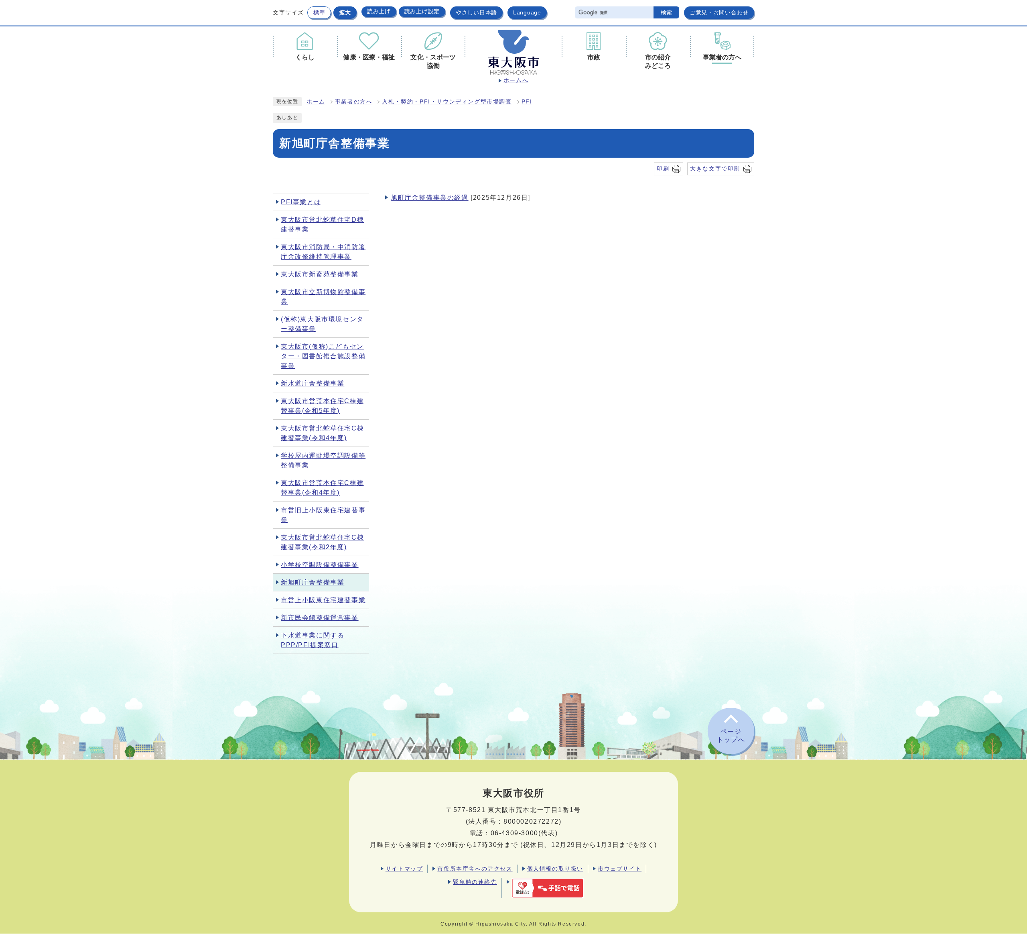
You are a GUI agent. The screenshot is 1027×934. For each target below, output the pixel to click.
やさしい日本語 (476, 12)
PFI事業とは (301, 202)
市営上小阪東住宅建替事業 (323, 600)
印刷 (663, 168)
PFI (527, 102)
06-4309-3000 (514, 833)
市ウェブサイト (619, 868)
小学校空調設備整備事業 (320, 564)
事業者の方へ (354, 102)
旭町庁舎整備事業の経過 (430, 197)
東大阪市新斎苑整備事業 (320, 274)
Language (527, 12)
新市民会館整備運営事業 (320, 617)
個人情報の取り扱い (555, 868)
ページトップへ (731, 735)
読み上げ (379, 11)
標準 (319, 12)
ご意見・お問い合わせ (719, 12)
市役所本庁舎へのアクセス (474, 868)
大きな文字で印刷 (715, 168)
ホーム (315, 102)
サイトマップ (404, 868)
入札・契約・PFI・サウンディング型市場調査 (446, 102)
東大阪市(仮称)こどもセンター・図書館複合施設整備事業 (323, 356)
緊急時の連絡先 (475, 882)
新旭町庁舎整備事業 (312, 582)
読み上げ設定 (422, 11)
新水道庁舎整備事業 (312, 383)
